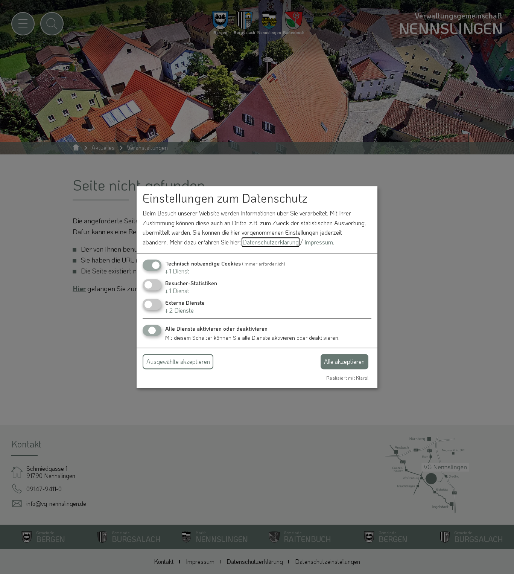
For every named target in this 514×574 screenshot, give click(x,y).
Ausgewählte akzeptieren (178, 361)
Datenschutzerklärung (270, 242)
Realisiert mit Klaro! (347, 378)
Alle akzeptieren (344, 361)
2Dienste (179, 310)
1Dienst (177, 271)
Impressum (318, 242)
